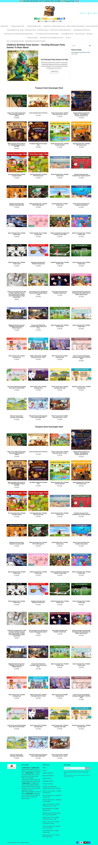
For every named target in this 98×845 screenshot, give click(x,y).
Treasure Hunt (4, 26)
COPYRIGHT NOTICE (48, 781)
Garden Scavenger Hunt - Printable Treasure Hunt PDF (60, 144)
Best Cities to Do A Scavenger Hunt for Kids (51, 37)
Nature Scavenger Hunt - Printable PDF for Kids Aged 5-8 (38, 204)
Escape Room (47, 26)
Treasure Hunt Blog (32, 37)
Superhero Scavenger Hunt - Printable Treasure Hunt (38, 263)
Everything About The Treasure (81, 30)
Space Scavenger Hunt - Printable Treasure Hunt (16, 233)
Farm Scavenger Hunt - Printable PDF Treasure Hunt (38, 175)
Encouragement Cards (67, 34)
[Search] (89, 46)
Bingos (22, 30)
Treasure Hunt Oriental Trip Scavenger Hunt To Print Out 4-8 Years (38, 327)
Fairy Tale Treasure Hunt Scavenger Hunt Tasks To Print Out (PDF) (16, 387)
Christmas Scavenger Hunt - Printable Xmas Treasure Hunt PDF (81, 175)
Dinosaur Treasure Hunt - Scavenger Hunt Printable (16, 416)
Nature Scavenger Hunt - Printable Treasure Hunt (60, 326)
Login (90, 13)
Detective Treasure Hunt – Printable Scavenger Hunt (81, 387)
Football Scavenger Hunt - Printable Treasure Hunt (60, 263)
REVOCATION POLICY (48, 775)
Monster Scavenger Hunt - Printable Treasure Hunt (81, 233)
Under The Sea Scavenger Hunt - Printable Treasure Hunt (81, 204)
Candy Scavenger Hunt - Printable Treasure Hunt (38, 233)
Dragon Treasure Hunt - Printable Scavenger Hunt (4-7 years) (59, 113)
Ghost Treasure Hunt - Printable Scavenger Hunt (38, 387)
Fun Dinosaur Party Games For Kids (54, 60)
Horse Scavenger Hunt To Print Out (38, 113)
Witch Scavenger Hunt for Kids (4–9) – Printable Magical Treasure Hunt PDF (17, 145)
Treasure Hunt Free (80, 34)
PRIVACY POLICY (47, 778)
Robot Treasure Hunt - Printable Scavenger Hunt (17, 356)
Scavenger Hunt (15, 842)
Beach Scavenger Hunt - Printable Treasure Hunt (59, 175)
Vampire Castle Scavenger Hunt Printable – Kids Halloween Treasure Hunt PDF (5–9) (81, 114)
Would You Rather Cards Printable (75, 26)
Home (8, 41)
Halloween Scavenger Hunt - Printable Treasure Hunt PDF (16, 204)
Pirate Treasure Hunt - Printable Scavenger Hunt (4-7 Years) (60, 416)
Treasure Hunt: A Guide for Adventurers (60, 30)
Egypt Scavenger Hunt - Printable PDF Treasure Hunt (81, 144)
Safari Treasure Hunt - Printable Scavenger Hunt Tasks (60, 387)
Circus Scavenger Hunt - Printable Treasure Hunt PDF (16, 175)
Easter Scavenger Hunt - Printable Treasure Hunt (81, 326)
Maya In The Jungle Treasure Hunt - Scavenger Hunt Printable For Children (16, 114)
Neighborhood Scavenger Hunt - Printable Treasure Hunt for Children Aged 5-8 (16, 327)
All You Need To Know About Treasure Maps (47, 34)
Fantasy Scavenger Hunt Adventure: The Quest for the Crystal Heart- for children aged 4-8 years (81, 293)
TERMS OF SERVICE (48, 773)
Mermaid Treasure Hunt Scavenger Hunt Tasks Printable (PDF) (38, 416)
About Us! (68, 37)
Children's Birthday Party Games (17, 41)
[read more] (22, 65)
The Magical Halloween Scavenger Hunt (38, 144)
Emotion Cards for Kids (91, 26)
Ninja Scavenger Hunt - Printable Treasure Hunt (16, 263)
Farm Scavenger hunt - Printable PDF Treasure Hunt (52, 796)
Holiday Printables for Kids (34, 26)
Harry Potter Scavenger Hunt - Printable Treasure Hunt (60, 292)
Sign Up (88, 768)
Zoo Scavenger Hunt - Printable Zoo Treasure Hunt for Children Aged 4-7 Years (38, 293)
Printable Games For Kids (17, 26)
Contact (45, 770)
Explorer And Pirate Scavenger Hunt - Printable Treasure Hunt (60, 233)
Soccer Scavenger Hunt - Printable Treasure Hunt (81, 263)
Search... (84, 13)
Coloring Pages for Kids (13, 30)
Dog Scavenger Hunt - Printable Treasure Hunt (60, 204)
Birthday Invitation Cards (58, 26)
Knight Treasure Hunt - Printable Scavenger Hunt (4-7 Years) (38, 356)
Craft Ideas (89, 34)
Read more (54, 71)
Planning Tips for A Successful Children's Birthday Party (18, 34)
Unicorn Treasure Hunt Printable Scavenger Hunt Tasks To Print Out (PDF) (81, 357)
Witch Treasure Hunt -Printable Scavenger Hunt (60, 356)
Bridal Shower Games (43, 30)
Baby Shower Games (30, 30)
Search (44, 767)
